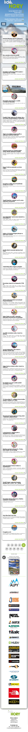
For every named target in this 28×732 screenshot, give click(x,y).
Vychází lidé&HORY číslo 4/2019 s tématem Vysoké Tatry (12, 350)
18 (8, 545)
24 (10, 549)
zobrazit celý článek (20, 45)
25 (14, 549)
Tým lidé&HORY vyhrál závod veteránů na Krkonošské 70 (13, 217)
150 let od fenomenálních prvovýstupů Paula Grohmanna (12, 300)
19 (12, 545)
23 (7, 549)
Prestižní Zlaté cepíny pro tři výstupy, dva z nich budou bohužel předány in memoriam (13, 118)
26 (18, 549)
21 (19, 545)
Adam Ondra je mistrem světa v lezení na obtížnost (13, 367)
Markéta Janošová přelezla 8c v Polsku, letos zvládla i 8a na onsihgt (13, 450)
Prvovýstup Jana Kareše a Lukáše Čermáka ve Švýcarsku (11, 101)
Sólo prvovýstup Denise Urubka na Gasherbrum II (12, 466)
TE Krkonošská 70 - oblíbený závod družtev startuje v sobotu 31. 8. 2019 (14, 400)
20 (16, 545)
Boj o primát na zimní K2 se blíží (11, 55)
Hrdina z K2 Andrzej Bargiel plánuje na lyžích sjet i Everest (13, 234)
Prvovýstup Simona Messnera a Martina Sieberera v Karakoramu (13, 499)
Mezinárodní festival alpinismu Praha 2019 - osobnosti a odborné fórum (14, 416)
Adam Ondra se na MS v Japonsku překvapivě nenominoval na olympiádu (13, 317)
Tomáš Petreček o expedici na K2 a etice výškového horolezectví (13, 201)
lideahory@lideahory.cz (15, 728)
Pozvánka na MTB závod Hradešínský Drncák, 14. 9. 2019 (12, 184)
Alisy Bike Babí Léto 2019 (9, 515)
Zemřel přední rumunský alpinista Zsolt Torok (13, 251)
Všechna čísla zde (14, 575)
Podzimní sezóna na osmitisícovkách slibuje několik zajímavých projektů (12, 151)
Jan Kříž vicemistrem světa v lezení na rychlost (12, 333)
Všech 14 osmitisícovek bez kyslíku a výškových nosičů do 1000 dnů (12, 134)
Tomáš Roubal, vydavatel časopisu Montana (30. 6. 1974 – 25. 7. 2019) (12, 483)
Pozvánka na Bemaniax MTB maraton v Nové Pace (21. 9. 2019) (13, 72)
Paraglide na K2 (7, 532)
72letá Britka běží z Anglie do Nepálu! (12, 266)
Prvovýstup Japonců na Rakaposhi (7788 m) (13, 284)
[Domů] (14, 8)
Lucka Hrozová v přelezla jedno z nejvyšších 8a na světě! (11, 433)
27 (21, 549)
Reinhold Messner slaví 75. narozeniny (13, 38)
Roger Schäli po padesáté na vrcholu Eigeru (12, 168)
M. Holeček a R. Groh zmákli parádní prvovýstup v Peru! (12, 383)
